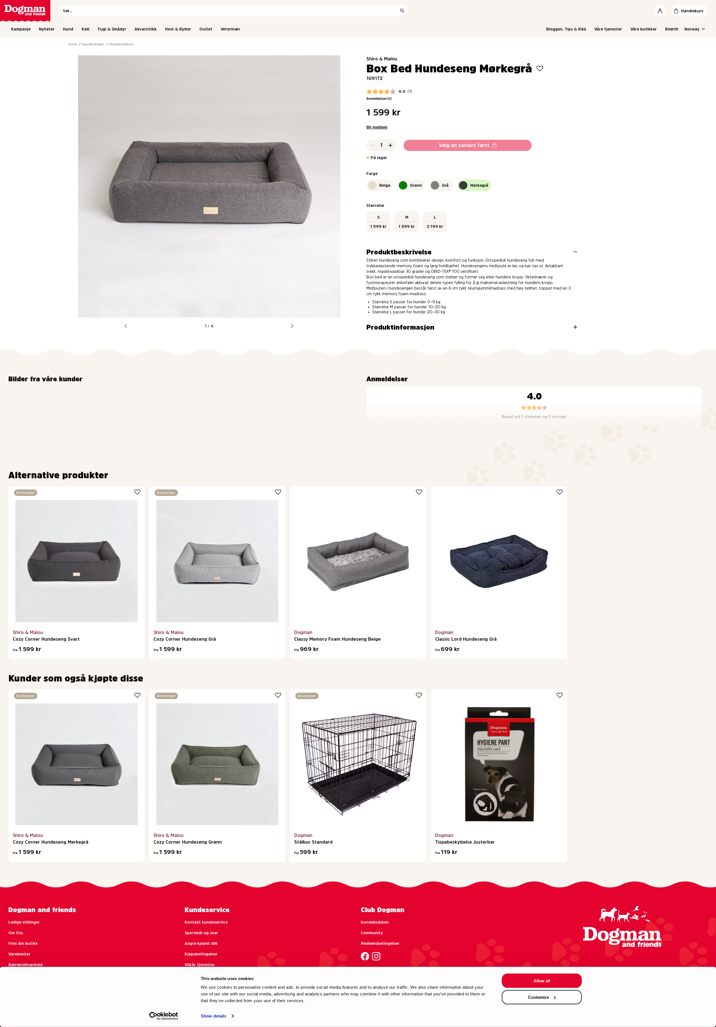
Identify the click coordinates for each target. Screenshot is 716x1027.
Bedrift (671, 29)
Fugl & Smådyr (112, 29)
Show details (213, 1016)
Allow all (541, 980)
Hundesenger (93, 44)
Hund (68, 29)
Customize (538, 997)
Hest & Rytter (178, 29)
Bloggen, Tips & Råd (566, 29)
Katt (86, 29)
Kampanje (20, 29)
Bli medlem (376, 127)
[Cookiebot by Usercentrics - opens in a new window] (163, 1016)
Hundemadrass (121, 44)
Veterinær (230, 29)
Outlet (205, 29)
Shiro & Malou (381, 58)
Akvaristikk (146, 29)
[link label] (25, 11)
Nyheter (47, 29)
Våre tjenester (608, 29)
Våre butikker (643, 29)
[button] (126, 326)
